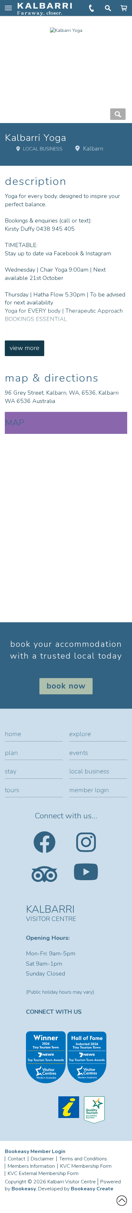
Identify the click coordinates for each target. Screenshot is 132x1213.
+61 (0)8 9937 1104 (92, 8)
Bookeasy (24, 1188)
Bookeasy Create (92, 1188)
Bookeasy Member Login (35, 1151)
